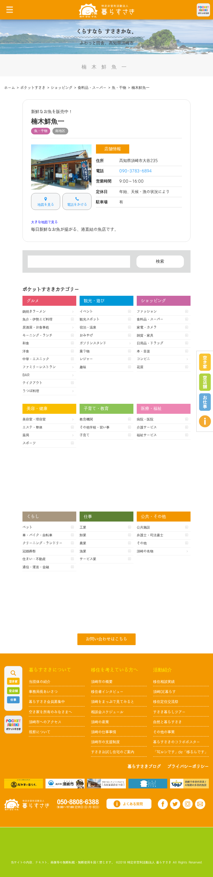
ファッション (147, 312)
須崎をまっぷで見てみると (112, 702)
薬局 (25, 435)
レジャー (86, 359)
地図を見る (45, 205)
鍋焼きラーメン (34, 312)
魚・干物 (40, 131)
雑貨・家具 (145, 335)
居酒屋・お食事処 (35, 327)
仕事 (88, 516)
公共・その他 (153, 516)
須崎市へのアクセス (45, 722)
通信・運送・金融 (35, 567)
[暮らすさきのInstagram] (187, 804)
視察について (39, 732)
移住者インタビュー (107, 692)
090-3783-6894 (135, 171)
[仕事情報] (205, 402)
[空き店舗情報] (205, 382)
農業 (83, 543)
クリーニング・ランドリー (42, 543)
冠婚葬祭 (29, 551)
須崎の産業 (100, 722)
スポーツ (29, 443)
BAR (25, 375)
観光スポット (90, 319)
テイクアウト (32, 383)
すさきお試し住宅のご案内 (112, 752)
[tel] (77, 804)
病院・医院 (145, 419)
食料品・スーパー (150, 319)
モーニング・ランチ (37, 335)
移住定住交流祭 (165, 702)
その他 (142, 543)
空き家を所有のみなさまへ (50, 712)
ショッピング (153, 301)
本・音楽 (143, 351)
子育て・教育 (96, 408)
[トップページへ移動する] (26, 804)
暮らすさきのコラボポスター (176, 742)
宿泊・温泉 (88, 327)
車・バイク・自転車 (37, 535)
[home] (106, 10)
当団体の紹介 (39, 682)
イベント (86, 312)
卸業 (83, 535)
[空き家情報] (205, 362)
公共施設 (143, 527)
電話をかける (77, 205)
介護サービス (147, 427)
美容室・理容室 (34, 419)
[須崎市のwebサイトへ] (64, 783)
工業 (83, 527)
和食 (25, 343)
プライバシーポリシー (188, 766)
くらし (33, 516)
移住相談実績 (164, 682)
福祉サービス (147, 435)
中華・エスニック (35, 359)
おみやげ (86, 335)
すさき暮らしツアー (169, 712)
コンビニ (143, 359)
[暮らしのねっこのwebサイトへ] (106, 783)
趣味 (83, 367)
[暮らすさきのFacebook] (163, 804)
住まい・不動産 (34, 559)
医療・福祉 (151, 408)
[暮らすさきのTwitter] (175, 804)
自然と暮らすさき (167, 722)
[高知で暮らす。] (23, 783)
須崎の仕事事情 (103, 732)
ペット (27, 527)
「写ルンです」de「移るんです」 (180, 752)
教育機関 (86, 419)
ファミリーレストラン (39, 367)
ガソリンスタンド (93, 343)
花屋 (140, 367)
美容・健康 (37, 408)
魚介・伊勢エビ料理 (37, 319)
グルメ (33, 301)
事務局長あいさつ (43, 692)
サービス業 (88, 559)
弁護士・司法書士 (150, 535)
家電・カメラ (147, 327)
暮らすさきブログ (144, 766)
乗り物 (85, 351)
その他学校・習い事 (95, 427)
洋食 (25, 351)
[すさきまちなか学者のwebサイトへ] (189, 783)
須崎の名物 (145, 551)
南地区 (60, 131)
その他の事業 (164, 732)
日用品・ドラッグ (150, 343)
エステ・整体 (32, 427)
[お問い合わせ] (200, 804)
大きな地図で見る (44, 222)
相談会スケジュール (107, 712)
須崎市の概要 (102, 682)
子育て (85, 435)
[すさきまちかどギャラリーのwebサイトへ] (147, 783)
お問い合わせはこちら (106, 639)
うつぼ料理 (30, 391)
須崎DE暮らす (164, 692)
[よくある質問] (205, 421)
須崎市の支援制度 (105, 742)
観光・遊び (94, 301)
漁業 (83, 551)
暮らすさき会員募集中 (47, 702)
